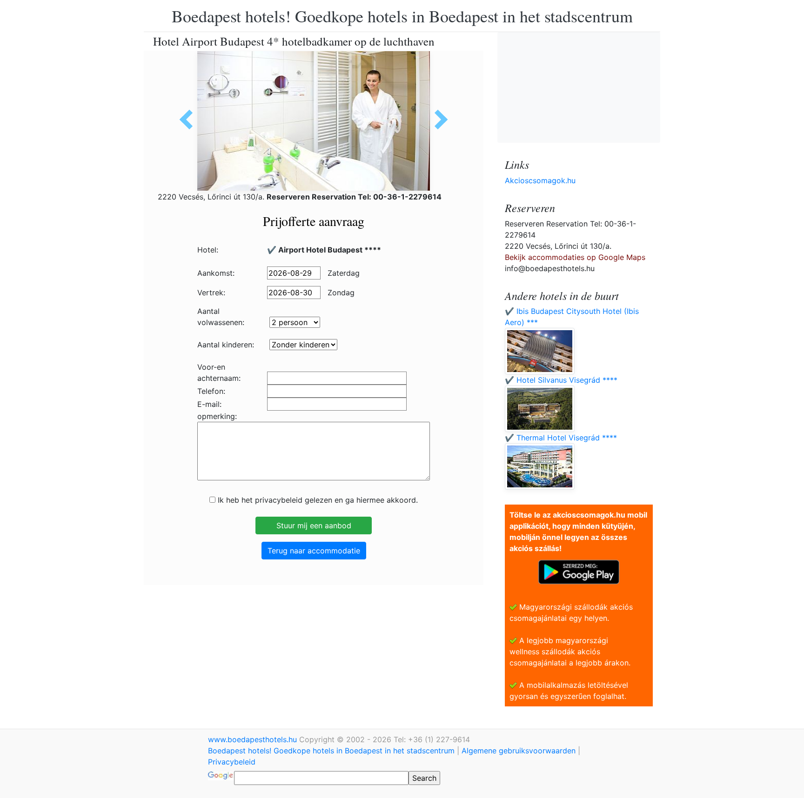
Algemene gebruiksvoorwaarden (519, 750)
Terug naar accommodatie (314, 550)
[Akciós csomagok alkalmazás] (578, 571)
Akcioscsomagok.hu (540, 180)
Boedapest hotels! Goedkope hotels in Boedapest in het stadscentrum (402, 16)
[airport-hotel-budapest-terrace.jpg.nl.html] (189, 119)
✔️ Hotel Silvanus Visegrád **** (561, 380)
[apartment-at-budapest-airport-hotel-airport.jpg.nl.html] (438, 119)
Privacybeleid (231, 761)
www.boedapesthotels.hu (253, 739)
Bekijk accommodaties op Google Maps (575, 257)
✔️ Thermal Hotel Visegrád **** (561, 437)
